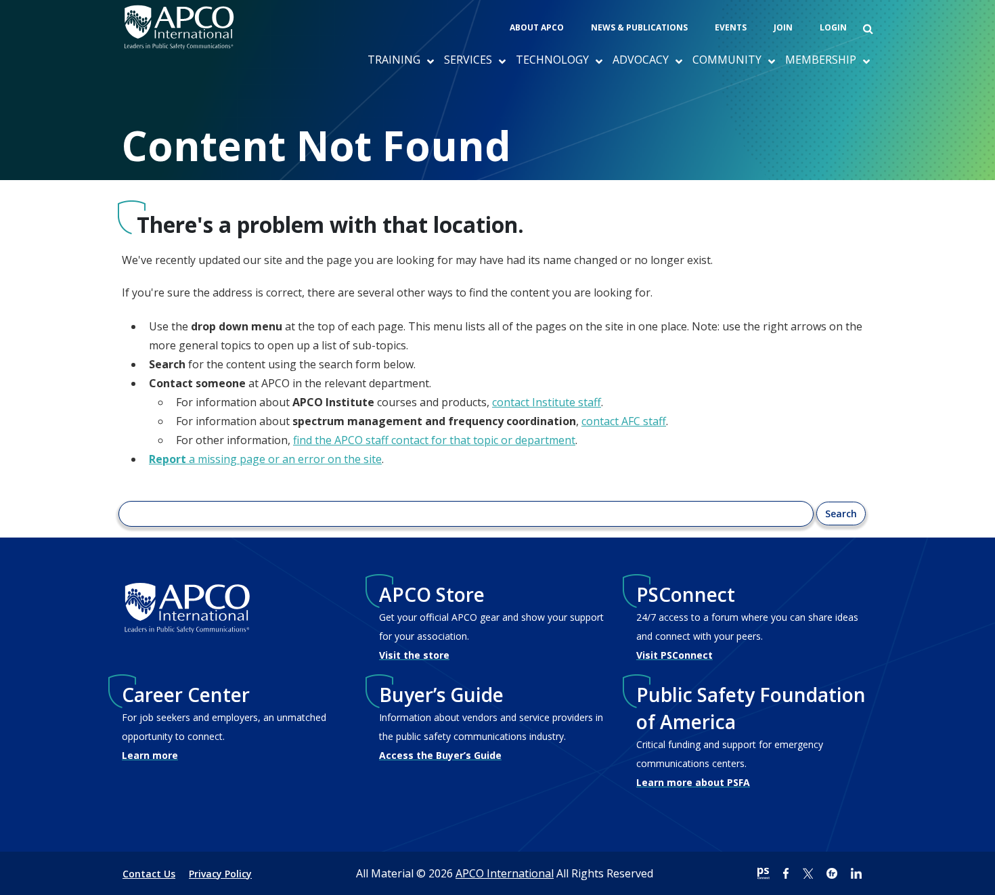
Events (731, 27)
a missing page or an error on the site (265, 459)
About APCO (537, 27)
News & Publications (639, 27)
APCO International (505, 873)
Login (833, 27)
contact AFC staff (623, 421)
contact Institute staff (546, 402)
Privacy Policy (220, 873)
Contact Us (149, 873)
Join (783, 27)
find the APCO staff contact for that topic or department (434, 440)
